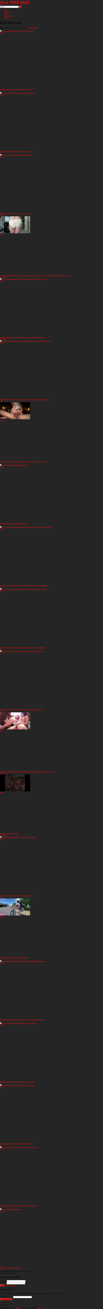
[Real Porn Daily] (15, 5)
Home (6, 10)
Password (3, 1283)
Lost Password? (10, 1285)
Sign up (17, 1308)
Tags (5, 14)
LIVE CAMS (8, 16)
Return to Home (33, 27)
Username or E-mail (6, 1297)
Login (2, 1285)
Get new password (6, 1299)
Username (3, 1281)
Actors (6, 18)
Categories (7, 12)
